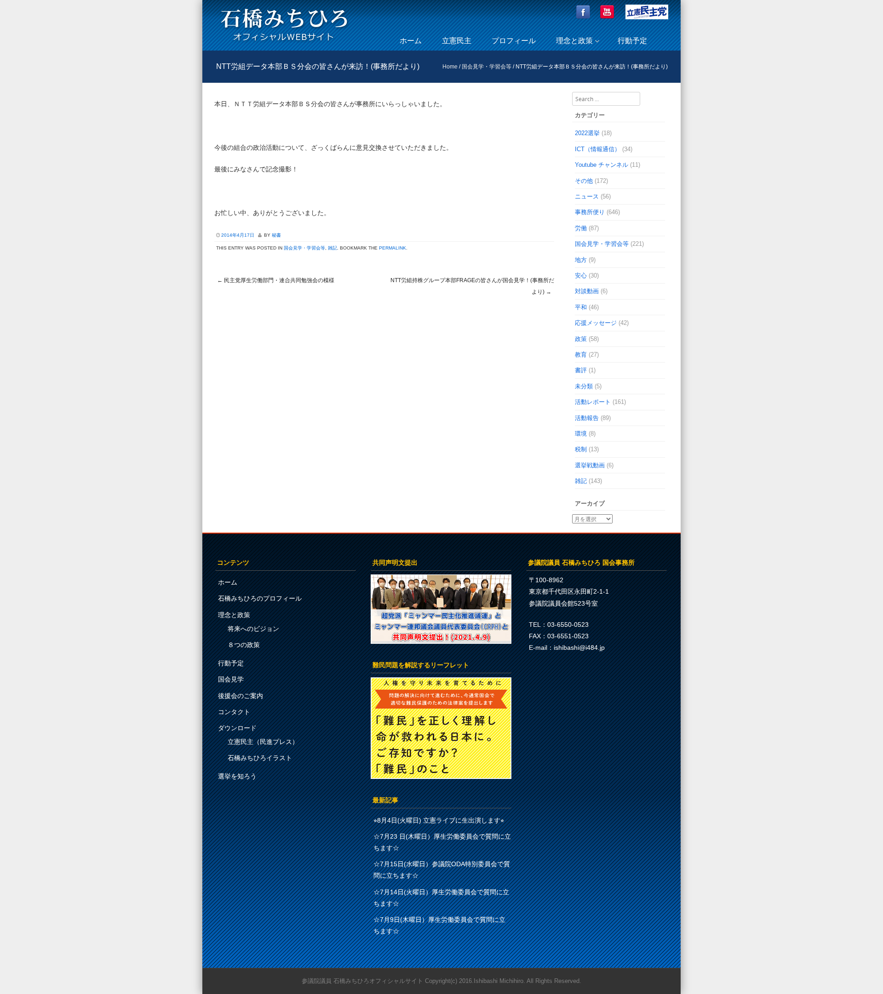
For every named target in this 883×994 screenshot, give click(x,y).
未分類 (584, 386)
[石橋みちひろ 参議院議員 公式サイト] (284, 43)
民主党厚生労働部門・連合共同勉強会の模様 (275, 280)
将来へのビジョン (253, 628)
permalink (392, 247)
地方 (581, 259)
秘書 (276, 235)
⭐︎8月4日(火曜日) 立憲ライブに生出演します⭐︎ (438, 820)
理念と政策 (574, 41)
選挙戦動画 (590, 465)
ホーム (411, 41)
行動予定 (632, 41)
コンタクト (234, 712)
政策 (581, 338)
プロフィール (514, 41)
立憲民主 (456, 41)
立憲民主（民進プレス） (263, 741)
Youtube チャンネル (601, 164)
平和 (581, 307)
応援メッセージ (596, 322)
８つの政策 (244, 644)
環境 (581, 433)
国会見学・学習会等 (486, 66)
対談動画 (587, 291)
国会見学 (231, 679)
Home (450, 66)
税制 (581, 449)
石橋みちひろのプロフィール (260, 598)
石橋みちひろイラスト (260, 757)
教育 (581, 354)
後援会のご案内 (240, 695)
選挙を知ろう (237, 776)
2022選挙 (587, 133)
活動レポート (593, 401)
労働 (581, 228)
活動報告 (587, 418)
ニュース (587, 196)
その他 (584, 180)
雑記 (332, 247)
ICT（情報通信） (597, 149)
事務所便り (590, 212)
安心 (581, 275)
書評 (581, 370)
